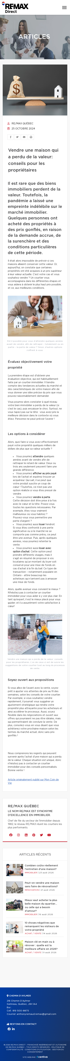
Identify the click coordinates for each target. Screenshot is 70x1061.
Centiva (42, 1057)
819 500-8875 (21, 1011)
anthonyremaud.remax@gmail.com (36, 1014)
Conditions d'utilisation (37, 1049)
